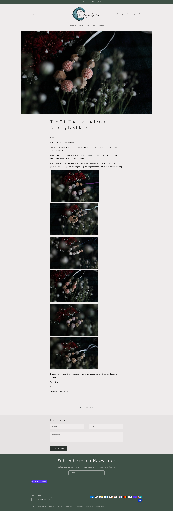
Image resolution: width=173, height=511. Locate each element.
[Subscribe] (102, 472)
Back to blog (88, 407)
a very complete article (90, 155)
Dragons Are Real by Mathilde (44, 506)
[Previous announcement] (32, 2)
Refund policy (69, 506)
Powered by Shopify (58, 506)
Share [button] (54, 398)
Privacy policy (79, 506)
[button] (33, 14)
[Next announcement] (141, 2)
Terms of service (89, 506)
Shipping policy (100, 506)
